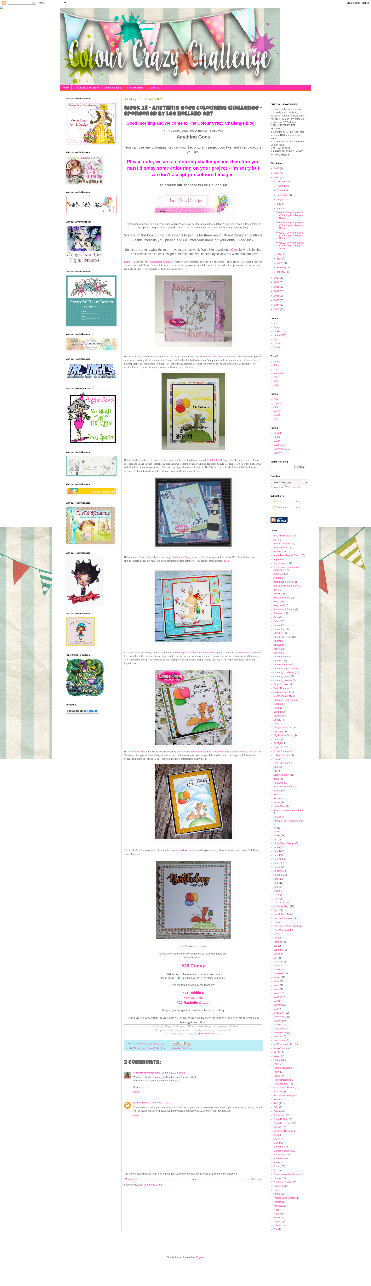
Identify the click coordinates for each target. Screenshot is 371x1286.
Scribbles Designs (283, 1123)
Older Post (255, 1179)
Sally (276, 1107)
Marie (276, 985)
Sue (275, 1162)
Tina (275, 1190)
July (279, 204)
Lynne (276, 965)
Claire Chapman (282, 664)
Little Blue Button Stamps (286, 926)
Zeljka (276, 1225)
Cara (276, 617)
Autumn (277, 578)
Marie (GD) (279, 445)
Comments (281, 507)
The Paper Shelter (283, 1182)
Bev (275, 589)
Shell (276, 1135)
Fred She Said (280, 763)
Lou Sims (278, 950)
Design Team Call (282, 727)
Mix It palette (280, 1032)
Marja (276, 989)
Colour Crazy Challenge (286, 668)
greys (276, 779)
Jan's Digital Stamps (284, 843)
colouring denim (281, 676)
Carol (276, 621)
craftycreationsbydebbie (146, 1072)
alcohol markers (281, 543)
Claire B (277, 652)
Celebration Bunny (160, 261)
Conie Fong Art (281, 684)
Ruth (184, 1048)
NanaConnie (140, 1102)
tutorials (277, 1194)
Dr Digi (277, 743)
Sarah (190, 1048)
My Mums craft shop (283, 1044)
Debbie (277, 719)
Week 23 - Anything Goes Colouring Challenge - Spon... (289, 235)
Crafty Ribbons (281, 688)
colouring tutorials (282, 680)
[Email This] (174, 1044)
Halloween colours (283, 786)
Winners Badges (113, 87)
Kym (141, 460)
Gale (275, 767)
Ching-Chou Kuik (282, 637)
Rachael (277, 1091)
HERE (225, 560)
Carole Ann (279, 629)
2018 (277, 287)
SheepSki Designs (283, 1131)
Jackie (157, 1048)
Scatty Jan (278, 1115)
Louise (277, 343)
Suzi (275, 1170)
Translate (296, 487)
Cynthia (236, 249)
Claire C (277, 660)
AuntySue (278, 574)
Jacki (276, 831)
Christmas (278, 644)
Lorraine (277, 942)
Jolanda (277, 875)
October (281, 190)
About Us (154, 87)
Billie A (139, 356)
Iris (275, 827)
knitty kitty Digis (281, 906)
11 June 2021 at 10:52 (173, 1072)
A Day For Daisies (282, 535)
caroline (277, 633)
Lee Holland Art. (243, 652)
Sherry (276, 1139)
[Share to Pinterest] (189, 1044)
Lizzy (276, 934)
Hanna (277, 361)
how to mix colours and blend (288, 810)
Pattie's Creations (282, 1068)
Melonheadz (280, 1016)
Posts (278, 501)
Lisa (275, 922)
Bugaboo (278, 613)
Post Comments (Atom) (150, 1184)
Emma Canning (281, 751)
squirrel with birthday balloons (219, 356)
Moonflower (279, 1040)
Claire (276, 649)
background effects (283, 582)
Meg (275, 1009)
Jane (276, 847)
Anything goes (280, 563)
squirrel (180, 850)
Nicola (276, 1052)
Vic (275, 418)
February (282, 267)
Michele (277, 452)
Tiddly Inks (279, 1186)
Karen (276, 890)
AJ (274, 323)
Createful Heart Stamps (285, 700)
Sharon (277, 1127)
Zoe (275, 1229)
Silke (276, 385)
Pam (275, 377)
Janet (276, 407)
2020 (277, 277)
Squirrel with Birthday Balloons (197, 652)
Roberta (277, 1099)
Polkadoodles (280, 1083)
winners (277, 1217)
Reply (136, 1092)
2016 (277, 295)
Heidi (276, 794)
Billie (135, 1048)
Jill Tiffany (278, 871)
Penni (276, 1072)
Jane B (277, 851)
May (279, 254)
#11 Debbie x (193, 993)
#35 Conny (193, 965)
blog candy (279, 605)
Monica (277, 1036)
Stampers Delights (283, 1150)
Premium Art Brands (283, 1087)
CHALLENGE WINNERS (87, 87)
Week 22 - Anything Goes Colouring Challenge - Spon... (289, 245)
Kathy (276, 365)
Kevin (276, 898)
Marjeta (277, 411)
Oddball (277, 1060)
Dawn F (277, 433)
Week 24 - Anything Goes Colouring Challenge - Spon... (289, 225)
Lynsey (277, 969)
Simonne (278, 1146)
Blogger (200, 1257)
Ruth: (127, 261)
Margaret (278, 373)
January (281, 272)
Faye (276, 759)
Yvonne (277, 1221)
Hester (276, 802)
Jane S (277, 859)
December (282, 181)
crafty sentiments (282, 692)
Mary (276, 1001)
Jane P (277, 855)
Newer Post (131, 1179)
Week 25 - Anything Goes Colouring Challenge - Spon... (289, 215)
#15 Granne (193, 998)
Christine (278, 641)
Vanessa (278, 1205)
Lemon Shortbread (283, 918)
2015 (277, 300)
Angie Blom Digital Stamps (287, 555)
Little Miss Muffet (282, 930)
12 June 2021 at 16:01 (160, 1102)
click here (203, 1033)
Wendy (277, 1213)
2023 (277, 168)
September (283, 195)
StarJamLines (280, 1158)
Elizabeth (278, 403)
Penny (276, 1075)
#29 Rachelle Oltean (193, 1003)
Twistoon (278, 1202)
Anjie (276, 559)
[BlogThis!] (178, 1044)
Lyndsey (277, 961)
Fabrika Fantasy (281, 755)
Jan (275, 839)
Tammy (277, 1178)
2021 (277, 177)
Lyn (275, 957)
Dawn (276, 708)
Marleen (277, 997)
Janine (277, 867)
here (139, 854)
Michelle (277, 1024)
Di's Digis (278, 731)
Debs (276, 723)
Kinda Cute (279, 902)
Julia (275, 882)
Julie (275, 887)
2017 (277, 291)
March (280, 263)
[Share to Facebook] (185, 1044)
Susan (276, 415)
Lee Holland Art (174, 1048)
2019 (277, 282)
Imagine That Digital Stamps (288, 821)
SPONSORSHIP (135, 87)
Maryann (278, 1005)
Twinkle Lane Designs (285, 1198)
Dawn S (277, 715)
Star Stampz (279, 1154)
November (282, 186)
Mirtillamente (280, 1028)
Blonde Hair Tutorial (283, 609)
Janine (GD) (279, 335)
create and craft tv (282, 696)
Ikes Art (277, 817)
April (279, 258)
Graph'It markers (282, 774)
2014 (277, 304)
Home (65, 87)
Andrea (277, 551)
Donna (131, 652)
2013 (277, 309)
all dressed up (280, 547)
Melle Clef (278, 1012)
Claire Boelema (281, 656)
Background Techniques (286, 585)
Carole (277, 625)
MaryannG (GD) (281, 448)
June (280, 208)
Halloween (279, 782)
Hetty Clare (279, 806)
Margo (276, 441)
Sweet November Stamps (286, 1174)
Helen (276, 437)
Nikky (276, 1056)
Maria (276, 981)
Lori (275, 938)
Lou (275, 369)
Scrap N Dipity (280, 1119)
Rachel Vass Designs (284, 1095)
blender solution (281, 597)
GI (274, 771)
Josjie (276, 879)
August (281, 199)
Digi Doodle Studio (283, 735)
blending (278, 601)
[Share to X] (181, 1044)
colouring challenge (283, 672)
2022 (277, 173)
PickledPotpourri (282, 1080)
